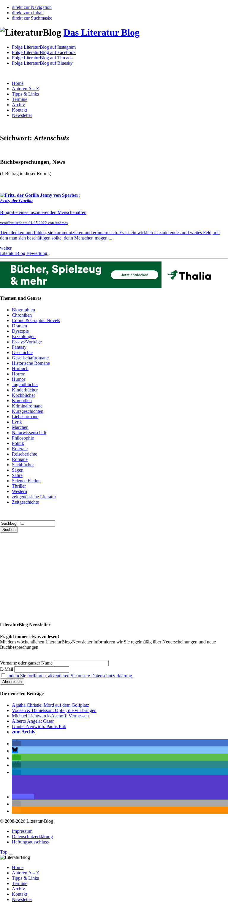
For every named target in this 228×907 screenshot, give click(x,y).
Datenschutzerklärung (32, 836)
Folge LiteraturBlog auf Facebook (44, 52)
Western (19, 491)
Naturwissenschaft (29, 432)
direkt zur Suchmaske (32, 17)
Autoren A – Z (25, 88)
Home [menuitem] (17, 867)
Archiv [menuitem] (18, 888)
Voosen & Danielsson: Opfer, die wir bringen (54, 710)
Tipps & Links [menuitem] (25, 878)
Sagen (17, 469)
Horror (18, 373)
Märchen (20, 427)
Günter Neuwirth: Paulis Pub (39, 726)
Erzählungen (24, 336)
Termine (19, 99)
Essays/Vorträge (27, 341)
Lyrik (17, 421)
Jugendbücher (25, 384)
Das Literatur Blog (102, 32)
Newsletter (22, 115)
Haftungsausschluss (30, 841)
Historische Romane (31, 363)
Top (3, 851)
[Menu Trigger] (11, 853)
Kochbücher (23, 395)
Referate (20, 448)
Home (17, 83)
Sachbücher (23, 464)
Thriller (19, 486)
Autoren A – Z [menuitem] (25, 872)
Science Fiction (26, 480)
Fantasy (19, 347)
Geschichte (22, 352)
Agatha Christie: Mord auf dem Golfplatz (50, 705)
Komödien (22, 400)
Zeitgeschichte (25, 502)
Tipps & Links (25, 93)
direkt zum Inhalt (28, 12)
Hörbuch (20, 368)
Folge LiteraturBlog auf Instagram (44, 47)
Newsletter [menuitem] (22, 899)
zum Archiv (23, 731)
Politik (18, 443)
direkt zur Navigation (32, 7)
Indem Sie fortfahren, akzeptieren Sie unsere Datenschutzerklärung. (70, 675)
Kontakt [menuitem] (19, 894)
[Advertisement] (114, 574)
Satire (17, 475)
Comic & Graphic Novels (36, 320)
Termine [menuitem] (19, 883)
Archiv (18, 104)
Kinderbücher (25, 389)
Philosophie (23, 437)
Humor (18, 379)
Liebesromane (25, 416)
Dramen (19, 325)
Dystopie (20, 331)
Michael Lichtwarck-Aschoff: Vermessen (50, 715)
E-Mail (6, 669)
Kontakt (19, 109)
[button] (16, 743)
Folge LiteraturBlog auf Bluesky (42, 63)
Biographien (23, 309)
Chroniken (22, 315)
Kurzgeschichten (27, 411)
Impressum (22, 831)
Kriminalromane (27, 405)
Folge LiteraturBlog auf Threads (42, 57)
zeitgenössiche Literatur (34, 496)
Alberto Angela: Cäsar (33, 721)
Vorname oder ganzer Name (26, 662)
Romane (20, 459)
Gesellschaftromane (30, 357)
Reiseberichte (24, 453)
